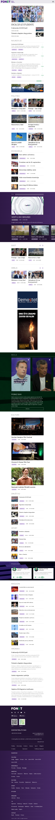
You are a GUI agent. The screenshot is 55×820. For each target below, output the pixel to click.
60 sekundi (14, 806)
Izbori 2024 (38, 759)
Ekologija (24, 768)
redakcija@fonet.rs (39, 734)
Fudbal (13, 788)
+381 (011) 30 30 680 (16, 733)
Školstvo (26, 773)
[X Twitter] (24, 712)
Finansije (19, 768)
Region (17, 759)
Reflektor (27, 806)
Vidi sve (27, 408)
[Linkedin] (11, 712)
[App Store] (22, 716)
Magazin (15, 584)
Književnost (28, 782)
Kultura (15, 415)
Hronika (15, 649)
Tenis (22, 788)
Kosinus (35, 803)
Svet (13, 245)
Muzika (16, 782)
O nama (13, 749)
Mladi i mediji (14, 809)
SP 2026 (13, 791)
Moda (18, 798)
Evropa (22, 759)
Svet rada (13, 773)
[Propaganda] (41, 375)
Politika (15, 96)
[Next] (43, 245)
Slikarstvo (34, 782)
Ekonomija (16, 151)
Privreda (13, 768)
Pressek (30, 803)
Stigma (20, 809)
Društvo (15, 494)
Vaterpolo (33, 788)
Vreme (18, 776)
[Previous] (40, 245)
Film (12, 782)
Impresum (25, 749)
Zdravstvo (20, 773)
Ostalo (38, 788)
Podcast (15, 564)
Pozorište (21, 782)
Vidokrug (19, 803)
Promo (22, 815)
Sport (14, 528)
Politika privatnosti (39, 749)
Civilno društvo (37, 773)
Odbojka (27, 788)
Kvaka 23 (25, 803)
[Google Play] (14, 716)
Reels (14, 355)
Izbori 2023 (31, 759)
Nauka (30, 773)
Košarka (18, 788)
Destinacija (21, 806)
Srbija (14, 268)
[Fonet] (8, 2)
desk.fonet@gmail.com (38, 733)
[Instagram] (15, 712)
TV (12, 194)
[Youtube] (21, 712)
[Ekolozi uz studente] (27, 14)
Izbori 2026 (14, 762)
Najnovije (16, 41)
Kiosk (32, 806)
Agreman (13, 803)
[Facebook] (18, 712)
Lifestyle (13, 798)
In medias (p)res (38, 806)
